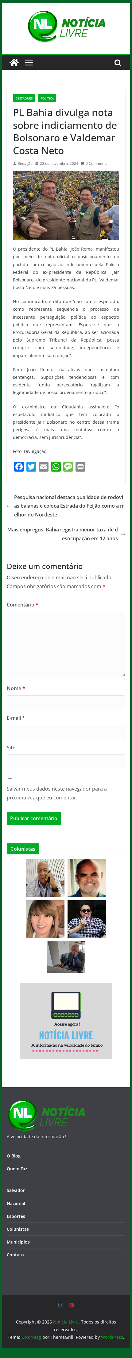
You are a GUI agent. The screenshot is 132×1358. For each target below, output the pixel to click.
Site (11, 747)
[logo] (46, 1103)
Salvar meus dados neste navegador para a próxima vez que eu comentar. (57, 793)
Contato (15, 1255)
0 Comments (96, 163)
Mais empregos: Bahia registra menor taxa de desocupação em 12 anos (62, 534)
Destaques (24, 98)
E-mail (16, 718)
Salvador (16, 1190)
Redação (25, 163)
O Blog (14, 1156)
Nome (16, 688)
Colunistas (18, 1229)
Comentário (22, 604)
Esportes (16, 1216)
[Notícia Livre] (14, 62)
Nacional (16, 1203)
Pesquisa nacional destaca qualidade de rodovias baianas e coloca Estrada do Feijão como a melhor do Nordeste (69, 506)
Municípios (18, 1242)
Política (47, 98)
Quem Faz (17, 1169)
